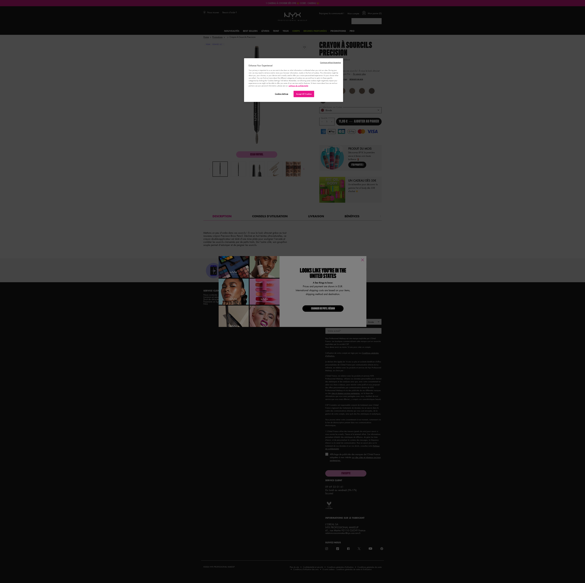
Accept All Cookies (304, 94)
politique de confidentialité (298, 86)
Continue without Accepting (330, 62)
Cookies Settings (281, 94)
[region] (293, 80)
